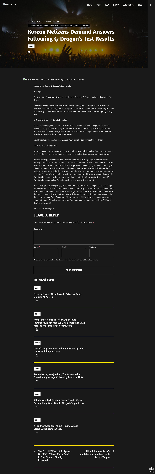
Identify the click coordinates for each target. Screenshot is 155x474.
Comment (38, 229)
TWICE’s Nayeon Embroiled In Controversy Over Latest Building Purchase (59, 350)
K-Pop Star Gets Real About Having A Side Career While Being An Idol (56, 427)
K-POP (116, 5)
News (89, 5)
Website (93, 247)
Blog (140, 5)
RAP (107, 5)
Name (37, 247)
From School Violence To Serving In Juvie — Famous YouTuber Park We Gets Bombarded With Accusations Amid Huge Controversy (59, 322)
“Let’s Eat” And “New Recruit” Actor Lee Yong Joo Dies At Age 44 (57, 295)
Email (64, 247)
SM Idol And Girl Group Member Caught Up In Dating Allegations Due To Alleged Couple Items (59, 401)
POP (99, 5)
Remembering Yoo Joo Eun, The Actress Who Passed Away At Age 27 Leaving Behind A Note (58, 376)
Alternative (128, 5)
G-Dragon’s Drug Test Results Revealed (50, 120)
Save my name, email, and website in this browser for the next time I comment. (67, 260)
